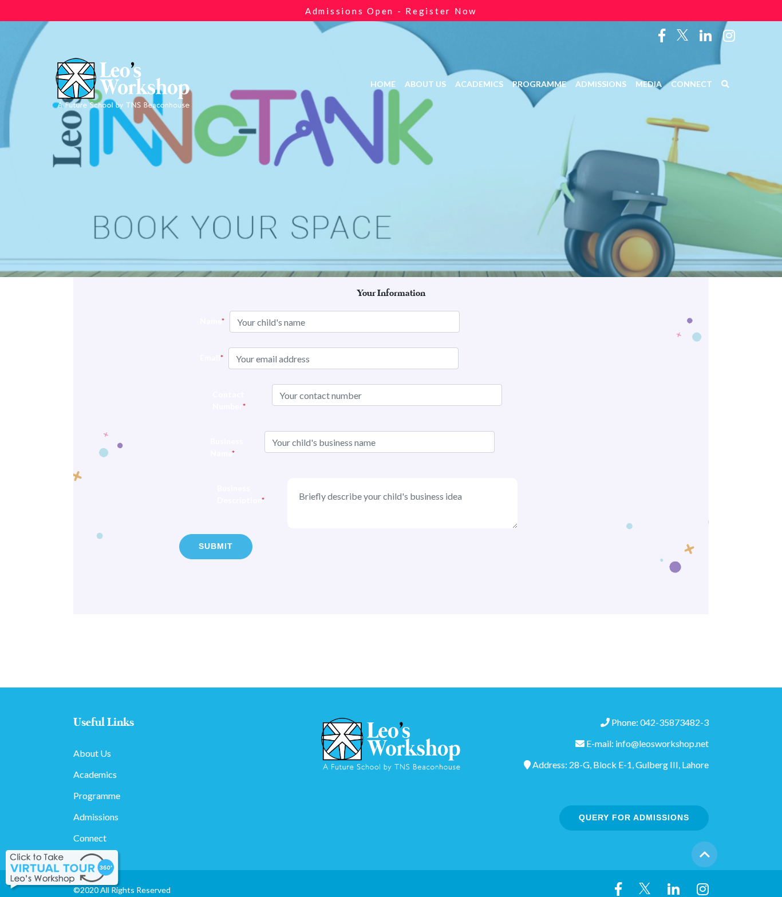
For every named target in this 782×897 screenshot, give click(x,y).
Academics (479, 84)
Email (204, 357)
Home (383, 84)
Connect (691, 84)
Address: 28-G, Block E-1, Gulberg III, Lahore (620, 764)
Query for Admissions (634, 817)
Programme (539, 84)
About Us (425, 84)
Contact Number (225, 400)
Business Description (233, 494)
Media (648, 84)
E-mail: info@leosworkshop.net (646, 743)
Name (204, 321)
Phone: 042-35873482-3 (659, 722)
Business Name (222, 447)
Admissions (600, 84)
